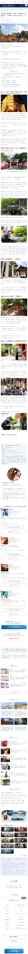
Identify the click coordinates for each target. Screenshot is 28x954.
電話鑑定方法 (21, 919)
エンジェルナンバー (6, 795)
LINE (3, 792)
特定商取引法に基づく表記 (21, 928)
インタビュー (19, 792)
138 (14, 513)
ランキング (21, 910)
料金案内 (7, 922)
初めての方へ (7, 908)
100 (14, 596)
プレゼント (13, 800)
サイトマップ (7, 930)
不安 (19, 800)
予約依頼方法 (7, 919)
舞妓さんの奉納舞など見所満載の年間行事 (11, 84)
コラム (7, 916)
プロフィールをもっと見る (14, 527)
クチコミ (7, 913)
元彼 (13, 803)
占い (3, 805)
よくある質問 (21, 922)
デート (10, 798)
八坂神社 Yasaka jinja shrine (10, 86)
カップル (15, 795)
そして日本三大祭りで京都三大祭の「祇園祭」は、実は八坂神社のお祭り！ (14, 74)
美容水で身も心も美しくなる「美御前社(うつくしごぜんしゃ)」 (14, 78)
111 (14, 542)
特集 (2, 19)
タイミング (4, 798)
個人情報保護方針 (21, 925)
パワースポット (7, 19)
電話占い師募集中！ (14, 936)
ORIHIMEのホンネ (10, 792)
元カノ (8, 803)
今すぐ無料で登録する (14, 627)
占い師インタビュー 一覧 (21, 913)
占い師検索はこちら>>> (14, 900)
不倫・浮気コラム (13, 683)
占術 (21, 916)
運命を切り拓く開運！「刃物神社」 (10, 82)
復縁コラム (12, 668)
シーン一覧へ (24, 854)
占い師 (7, 910)
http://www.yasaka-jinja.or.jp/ (14, 452)
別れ (23, 803)
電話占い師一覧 (13, 638)
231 (14, 569)
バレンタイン (17, 798)
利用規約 (7, 925)
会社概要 (7, 928)
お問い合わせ (14, 940)
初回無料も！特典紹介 (21, 905)
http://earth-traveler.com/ (14, 484)
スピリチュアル (22, 795)
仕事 (23, 800)
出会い (18, 803)
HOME (7, 905)
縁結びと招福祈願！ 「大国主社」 (9, 80)
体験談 (3, 803)
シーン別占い (21, 908)
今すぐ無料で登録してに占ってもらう (14, 531)
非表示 (15, 71)
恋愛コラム (12, 676)
